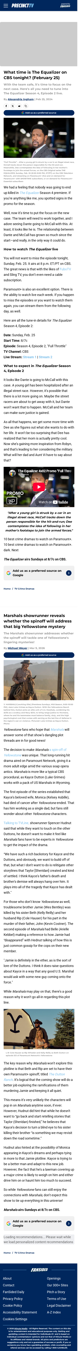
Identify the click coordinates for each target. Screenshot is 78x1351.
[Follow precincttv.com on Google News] (68, 573)
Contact (8, 1285)
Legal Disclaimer (59, 1305)
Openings (54, 1278)
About (7, 1278)
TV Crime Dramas (24, 588)
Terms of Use (56, 1299)
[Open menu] (6, 5)
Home (7, 588)
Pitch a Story (56, 1292)
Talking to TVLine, (16, 823)
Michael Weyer (17, 648)
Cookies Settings (15, 1319)
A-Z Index (54, 1312)
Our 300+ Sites (57, 1285)
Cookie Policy (12, 1305)
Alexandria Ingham (21, 99)
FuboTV (65, 269)
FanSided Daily (13, 1292)
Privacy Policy (13, 1299)
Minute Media (20, 1328)
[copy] (25, 106)
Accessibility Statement (20, 1312)
